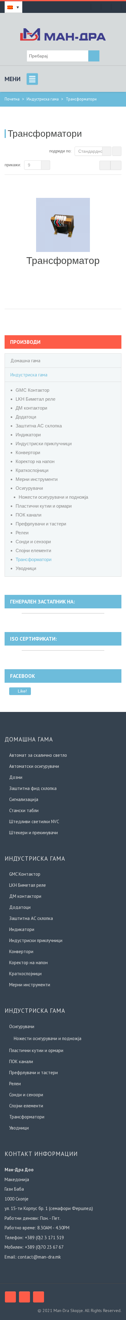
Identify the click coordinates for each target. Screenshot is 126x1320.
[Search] (93, 55)
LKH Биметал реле (35, 399)
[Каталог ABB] (116, 7)
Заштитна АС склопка (39, 425)
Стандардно (90, 151)
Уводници (26, 568)
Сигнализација (23, 799)
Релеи (22, 532)
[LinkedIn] (38, 1296)
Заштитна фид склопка (33, 788)
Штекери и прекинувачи (33, 832)
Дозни (15, 777)
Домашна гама (25, 360)
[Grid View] (104, 165)
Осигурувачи (29, 488)
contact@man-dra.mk (39, 1257)
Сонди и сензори (33, 541)
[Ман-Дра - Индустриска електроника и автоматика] (63, 33)
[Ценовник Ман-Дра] (96, 7)
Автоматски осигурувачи (34, 766)
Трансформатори (33, 559)
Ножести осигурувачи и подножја (53, 497)
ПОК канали (28, 514)
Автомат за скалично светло (38, 755)
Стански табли (24, 810)
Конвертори (28, 452)
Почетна (12, 99)
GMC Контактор (32, 390)
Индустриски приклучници (44, 443)
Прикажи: (13, 165)
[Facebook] (10, 1296)
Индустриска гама (43, 99)
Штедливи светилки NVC (34, 821)
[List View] (115, 165)
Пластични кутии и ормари (44, 506)
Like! (22, 691)
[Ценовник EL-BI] (106, 7)
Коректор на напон (35, 461)
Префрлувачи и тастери (41, 523)
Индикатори (28, 434)
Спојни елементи (33, 550)
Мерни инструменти (36, 479)
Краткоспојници (32, 470)
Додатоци (26, 416)
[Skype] (24, 1296)
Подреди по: (60, 151)
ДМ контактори (31, 408)
